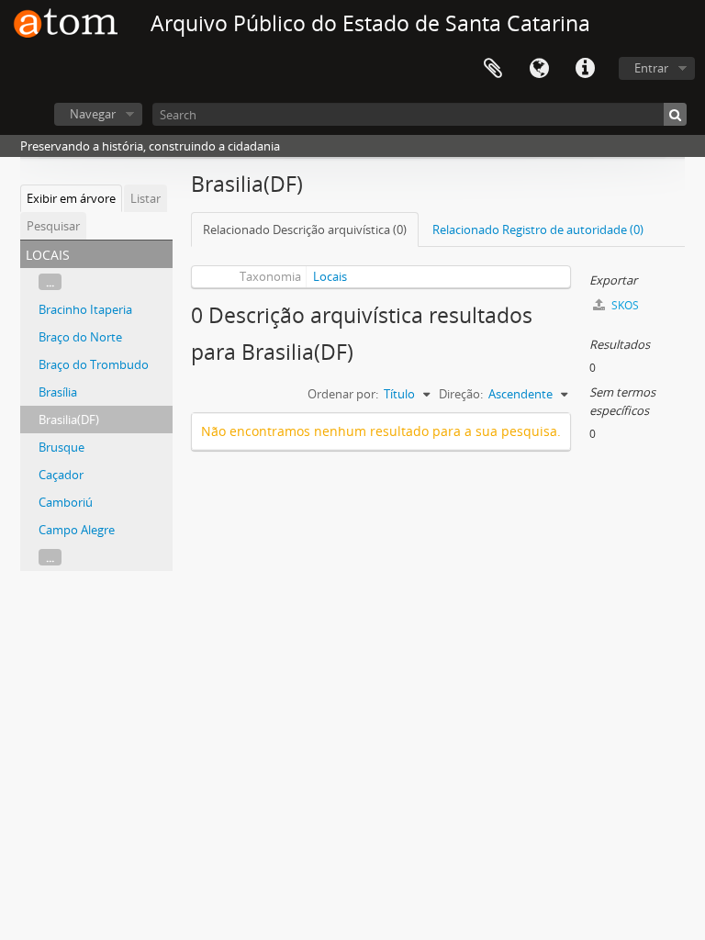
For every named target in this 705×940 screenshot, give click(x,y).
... (50, 282)
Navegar (93, 114)
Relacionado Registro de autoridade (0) (537, 229)
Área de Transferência (493, 69)
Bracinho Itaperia (85, 309)
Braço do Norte (80, 337)
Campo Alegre (77, 529)
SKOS (624, 305)
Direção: (461, 394)
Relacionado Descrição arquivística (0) (305, 229)
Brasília (58, 392)
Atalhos (585, 69)
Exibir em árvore (71, 198)
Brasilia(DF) (69, 419)
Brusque (61, 447)
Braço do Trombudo (94, 364)
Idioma (539, 69)
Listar (145, 198)
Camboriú (66, 502)
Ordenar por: (343, 394)
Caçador (61, 474)
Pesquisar (53, 226)
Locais (330, 276)
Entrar (651, 68)
